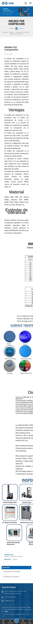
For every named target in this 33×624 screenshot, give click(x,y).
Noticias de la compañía (12, 572)
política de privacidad (8, 614)
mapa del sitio (21, 614)
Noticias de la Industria (22, 32)
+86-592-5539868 (10, 597)
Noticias (12, 32)
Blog (28, 614)
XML (3, 616)
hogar (6, 32)
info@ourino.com (10, 601)
